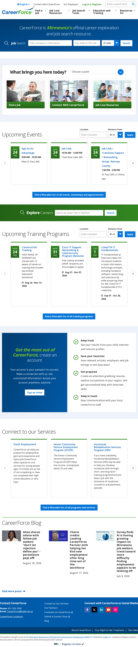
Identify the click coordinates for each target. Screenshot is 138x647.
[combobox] (86, 43)
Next (133, 163)
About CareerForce (81, 630)
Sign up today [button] (34, 392)
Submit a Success (56, 616)
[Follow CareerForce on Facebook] (87, 609)
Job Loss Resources (55, 12)
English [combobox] (23, 4)
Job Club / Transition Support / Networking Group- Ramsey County (113, 157)
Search (126, 43)
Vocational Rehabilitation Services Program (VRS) (107, 447)
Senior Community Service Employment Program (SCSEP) (66, 447)
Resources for (126, 12)
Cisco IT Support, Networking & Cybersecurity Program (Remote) (73, 252)
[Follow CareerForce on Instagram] (115, 609)
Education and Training (101, 12)
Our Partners (51, 607)
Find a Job (38, 12)
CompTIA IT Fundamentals (109, 249)
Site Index (133, 630)
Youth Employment (24, 444)
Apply (130, 134)
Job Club (66, 148)
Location (84, 129)
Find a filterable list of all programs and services (69, 507)
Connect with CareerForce (47, 4)
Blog (46, 620)
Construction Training (29, 249)
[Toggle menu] (45, 10)
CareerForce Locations (11, 616)
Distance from (115, 129)
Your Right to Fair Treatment (109, 630)
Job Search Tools (78, 12)
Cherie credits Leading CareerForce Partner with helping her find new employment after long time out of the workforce (79, 549)
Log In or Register (92, 4)
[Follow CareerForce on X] (94, 609)
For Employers (71, 4)
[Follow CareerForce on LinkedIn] (101, 609)
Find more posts (12, 591)
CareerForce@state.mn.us (20, 611)
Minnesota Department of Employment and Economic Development (59, 637)
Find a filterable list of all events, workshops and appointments (69, 194)
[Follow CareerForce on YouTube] (108, 609)
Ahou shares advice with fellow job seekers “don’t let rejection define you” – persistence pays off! (32, 545)
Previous (5, 163)
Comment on (57, 612)
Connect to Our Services (56, 603)
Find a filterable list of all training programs (69, 316)
